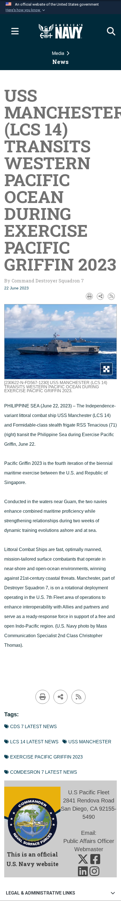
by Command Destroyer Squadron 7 (44, 281)
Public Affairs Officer (88, 841)
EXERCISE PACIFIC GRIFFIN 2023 (46, 757)
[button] (26, 10)
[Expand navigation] (12, 31)
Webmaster (88, 849)
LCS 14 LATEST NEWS (34, 741)
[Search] (108, 31)
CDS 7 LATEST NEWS (33, 726)
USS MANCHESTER (89, 741)
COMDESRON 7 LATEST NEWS (43, 772)
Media (58, 53)
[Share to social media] (100, 296)
